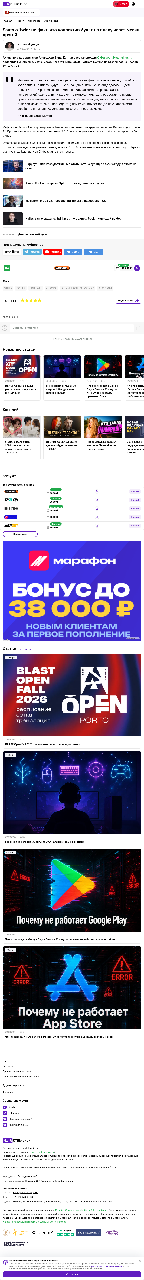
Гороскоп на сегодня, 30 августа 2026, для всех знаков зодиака (61, 389)
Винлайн (35, 288)
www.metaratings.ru (43, 1151)
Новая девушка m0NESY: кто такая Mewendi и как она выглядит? (102, 445)
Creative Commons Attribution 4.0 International (81, 1210)
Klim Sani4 (105, 288)
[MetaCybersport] (17, 1140)
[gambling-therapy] (112, 1232)
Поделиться (125, 300)
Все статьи (25, 649)
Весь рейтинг (20, 534)
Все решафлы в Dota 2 (23, 12)
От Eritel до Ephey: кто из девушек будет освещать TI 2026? (62, 445)
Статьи (9, 648)
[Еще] (139, 4)
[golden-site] (20, 1232)
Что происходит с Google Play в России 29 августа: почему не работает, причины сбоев (103, 391)
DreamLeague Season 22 (77, 288)
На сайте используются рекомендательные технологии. (35, 1221)
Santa (8, 288)
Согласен (72, 1274)
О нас (6, 1061)
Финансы (8, 1092)
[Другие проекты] (15, 4)
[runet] (6, 1232)
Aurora (51, 288)
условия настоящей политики (106, 1266)
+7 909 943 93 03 (23, 1197)
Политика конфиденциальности (21, 1076)
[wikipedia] (42, 1232)
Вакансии (8, 1066)
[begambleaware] (88, 1232)
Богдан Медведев (29, 44)
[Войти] (133, 4)
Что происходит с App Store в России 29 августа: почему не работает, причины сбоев (59, 1036)
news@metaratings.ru (25, 1192)
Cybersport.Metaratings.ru (114, 57)
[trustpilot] (65, 1232)
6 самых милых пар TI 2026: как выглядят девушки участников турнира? (19, 447)
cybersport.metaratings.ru (32, 234)
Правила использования (17, 1071)
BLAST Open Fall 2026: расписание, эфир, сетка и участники (20, 389)
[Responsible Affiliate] (16, 1244)
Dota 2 (21, 288)
